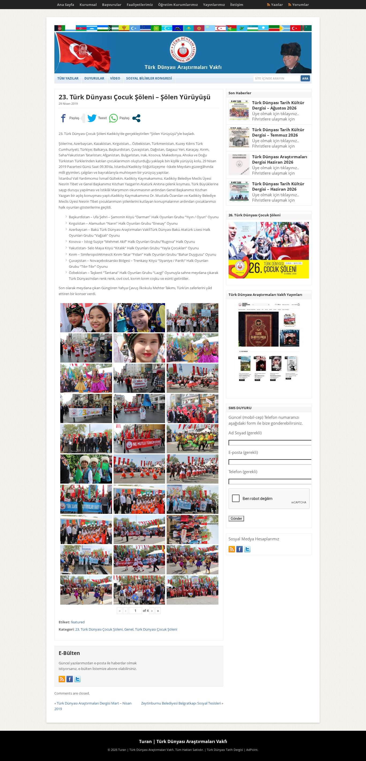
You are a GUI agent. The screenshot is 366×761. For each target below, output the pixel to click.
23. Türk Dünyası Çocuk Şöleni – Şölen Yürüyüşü (135, 96)
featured (78, 622)
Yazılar (277, 4)
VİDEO (115, 78)
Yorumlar (300, 4)
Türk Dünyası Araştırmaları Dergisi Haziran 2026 (279, 159)
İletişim (236, 4)
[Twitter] (77, 679)
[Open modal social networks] (136, 118)
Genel (128, 629)
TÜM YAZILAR (68, 78)
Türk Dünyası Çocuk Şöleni (156, 629)
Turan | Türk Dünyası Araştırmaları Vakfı (183, 741)
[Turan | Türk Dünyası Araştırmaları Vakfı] (183, 72)
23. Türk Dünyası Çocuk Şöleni (99, 629)
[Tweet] (97, 118)
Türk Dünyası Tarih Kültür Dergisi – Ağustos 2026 (278, 105)
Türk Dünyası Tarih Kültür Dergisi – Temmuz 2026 (278, 132)
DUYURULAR (94, 78)
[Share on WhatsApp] (119, 118)
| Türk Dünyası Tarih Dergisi (223, 750)
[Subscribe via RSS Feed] (62, 679)
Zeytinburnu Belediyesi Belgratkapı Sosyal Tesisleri (181, 703)
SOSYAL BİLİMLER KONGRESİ (149, 78)
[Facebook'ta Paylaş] (69, 118)
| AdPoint (250, 750)
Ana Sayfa (65, 4)
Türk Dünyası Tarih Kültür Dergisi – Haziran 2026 (278, 186)
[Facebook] (69, 679)
